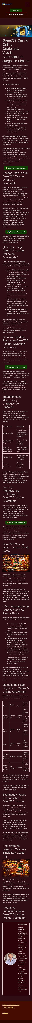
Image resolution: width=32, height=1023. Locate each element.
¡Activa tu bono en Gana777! (16, 168)
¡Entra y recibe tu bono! (17, 232)
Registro (16, 10)
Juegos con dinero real (16, 14)
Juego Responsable (8, 1007)
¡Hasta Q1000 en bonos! (17, 523)
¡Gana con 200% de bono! (16, 367)
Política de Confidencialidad (10, 1005)
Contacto (5, 1013)
